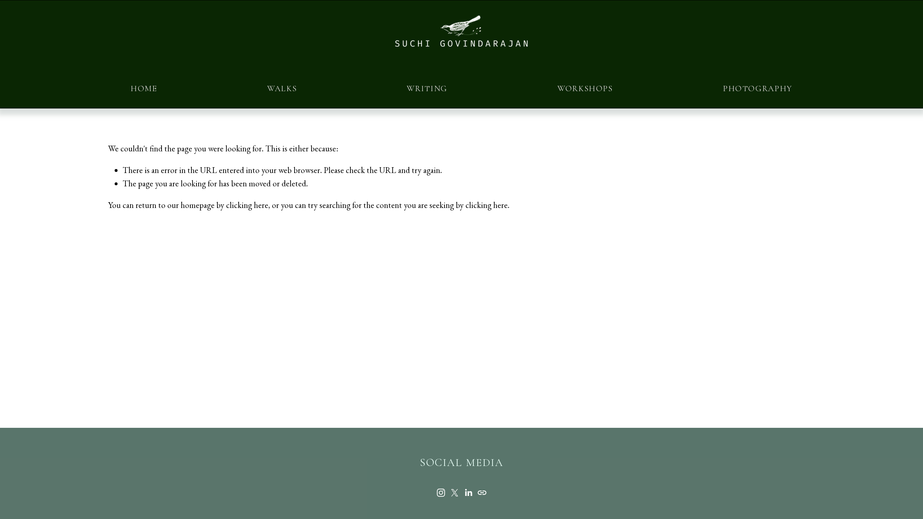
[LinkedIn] (468, 492)
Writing (427, 89)
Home (144, 89)
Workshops (585, 89)
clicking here (247, 205)
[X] (454, 492)
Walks (282, 89)
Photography (757, 89)
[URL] (482, 492)
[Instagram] (441, 492)
